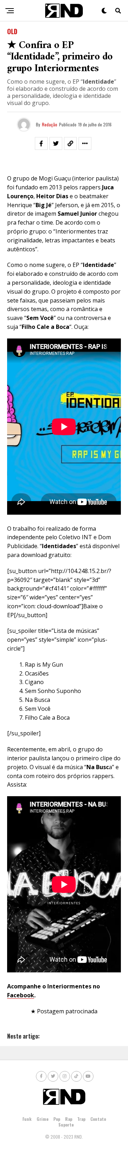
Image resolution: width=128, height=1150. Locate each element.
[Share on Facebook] (41, 143)
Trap (81, 1119)
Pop (56, 1119)
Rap (68, 1119)
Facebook (20, 995)
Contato (98, 1119)
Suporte (66, 1125)
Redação (49, 124)
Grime (42, 1119)
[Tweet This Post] (55, 143)
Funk (27, 1119)
